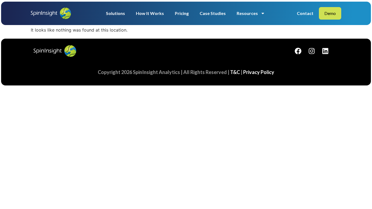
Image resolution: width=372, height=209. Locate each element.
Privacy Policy (258, 72)
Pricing (182, 13)
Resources (247, 13)
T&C (235, 72)
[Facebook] (298, 51)
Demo (330, 13)
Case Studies (213, 13)
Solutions (115, 13)
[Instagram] (311, 51)
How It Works (150, 13)
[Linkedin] (325, 51)
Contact (305, 13)
